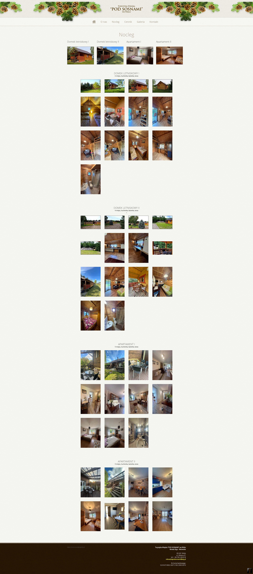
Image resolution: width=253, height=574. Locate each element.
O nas (104, 21)
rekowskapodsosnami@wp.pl (176, 559)
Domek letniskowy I (78, 41)
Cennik (128, 21)
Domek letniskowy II (108, 41)
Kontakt (154, 21)
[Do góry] (249, 570)
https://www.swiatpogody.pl (76, 547)
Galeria (141, 21)
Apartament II (163, 41)
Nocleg (115, 21)
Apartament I (133, 41)
